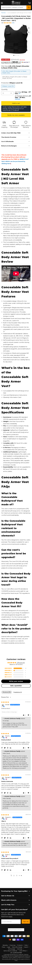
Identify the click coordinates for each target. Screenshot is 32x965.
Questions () (17, 692)
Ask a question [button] (16, 686)
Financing (12, 945)
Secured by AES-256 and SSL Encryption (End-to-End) (16, 959)
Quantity (4, 89)
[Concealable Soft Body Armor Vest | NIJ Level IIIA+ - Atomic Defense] (15, 55)
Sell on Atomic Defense (10, 950)
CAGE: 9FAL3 (22, 950)
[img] (5, 702)
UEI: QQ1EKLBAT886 (16, 952)
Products (19, 945)
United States (15, 929)
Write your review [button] (16, 681)
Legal (8, 947)
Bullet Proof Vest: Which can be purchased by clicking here (14, 161)
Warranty (5, 945)
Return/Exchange (17, 947)
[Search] (28, 7)
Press (3, 947)
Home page (11, 949)
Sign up (25, 921)
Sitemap (19, 949)
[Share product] (29, 28)
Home (3, 12)
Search (26, 947)
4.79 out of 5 (21, 663)
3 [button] (16, 875)
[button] (7, 23)
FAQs (26, 945)
